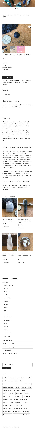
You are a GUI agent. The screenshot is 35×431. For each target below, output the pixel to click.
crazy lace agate (26, 387)
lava (11, 399)
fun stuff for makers (8, 343)
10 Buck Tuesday (9, 285)
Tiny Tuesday (8, 333)
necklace (5, 402)
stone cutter (6, 411)
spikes (6, 330)
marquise (7, 314)
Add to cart (8, 77)
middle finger (8, 317)
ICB (10, 396)
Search (7, 368)
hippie (5, 396)
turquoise (7, 336)
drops (6, 304)
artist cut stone (13, 82)
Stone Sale (25, 411)
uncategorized (6, 350)
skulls (6, 326)
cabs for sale (27, 384)
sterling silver (18, 408)
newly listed (7, 320)
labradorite (27, 396)
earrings (5, 393)
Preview (26, 402)
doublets (7, 301)
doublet (23, 390)
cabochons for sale (8, 384)
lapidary (4, 84)
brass (21, 381)
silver (21, 405)
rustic (16, 405)
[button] (29, 26)
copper (17, 387)
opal (12, 402)
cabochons (9, 15)
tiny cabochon (7, 414)
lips (5, 310)
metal (16, 399)
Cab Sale (18, 384)
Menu (18, 9)
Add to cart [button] (5, 226)
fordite (12, 393)
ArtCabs (12, 378)
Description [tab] (5, 90)
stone (25, 408)
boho (16, 381)
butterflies (7, 291)
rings (11, 405)
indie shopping (17, 396)
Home (4, 15)
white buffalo (25, 414)
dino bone (16, 390)
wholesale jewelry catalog (9, 353)
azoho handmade (23, 82)
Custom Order (7, 390)
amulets (6, 288)
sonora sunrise (7, 408)
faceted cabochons (7, 340)
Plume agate (18, 402)
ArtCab (5, 378)
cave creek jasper (8, 387)
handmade (19, 393)
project (5, 405)
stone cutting (16, 411)
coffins (6, 295)
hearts (14, 15)
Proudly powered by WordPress (10, 427)
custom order (8, 298)
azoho (6, 2)
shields (6, 323)
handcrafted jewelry (8, 347)
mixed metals (24, 399)
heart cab (27, 393)
